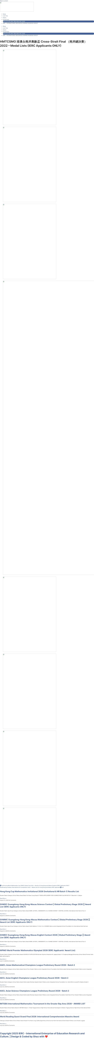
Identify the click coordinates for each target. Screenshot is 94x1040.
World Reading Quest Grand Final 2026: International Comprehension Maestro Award (39, 1016)
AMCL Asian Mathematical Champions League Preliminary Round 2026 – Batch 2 (37, 965)
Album (4, 17)
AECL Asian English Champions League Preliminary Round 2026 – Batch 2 (34, 978)
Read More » (3, 898)
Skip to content (4, 1)
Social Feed (6, 19)
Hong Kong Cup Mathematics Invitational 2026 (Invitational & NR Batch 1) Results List (39, 891)
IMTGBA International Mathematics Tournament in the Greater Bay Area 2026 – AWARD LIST (42, 1004)
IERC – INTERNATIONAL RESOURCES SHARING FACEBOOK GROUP (20, 23)
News (4, 14)
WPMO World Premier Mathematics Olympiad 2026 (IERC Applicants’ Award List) (37, 950)
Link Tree (5, 16)
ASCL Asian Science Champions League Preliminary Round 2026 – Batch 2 (34, 991)
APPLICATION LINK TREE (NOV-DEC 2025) (14, 21)
